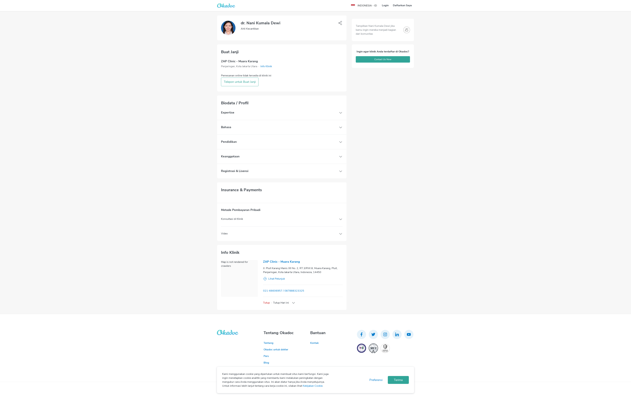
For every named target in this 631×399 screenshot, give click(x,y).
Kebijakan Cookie (313, 386)
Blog (266, 363)
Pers (266, 356)
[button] (266, 66)
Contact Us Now (382, 59)
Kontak (314, 343)
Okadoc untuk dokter (276, 349)
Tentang (268, 343)
